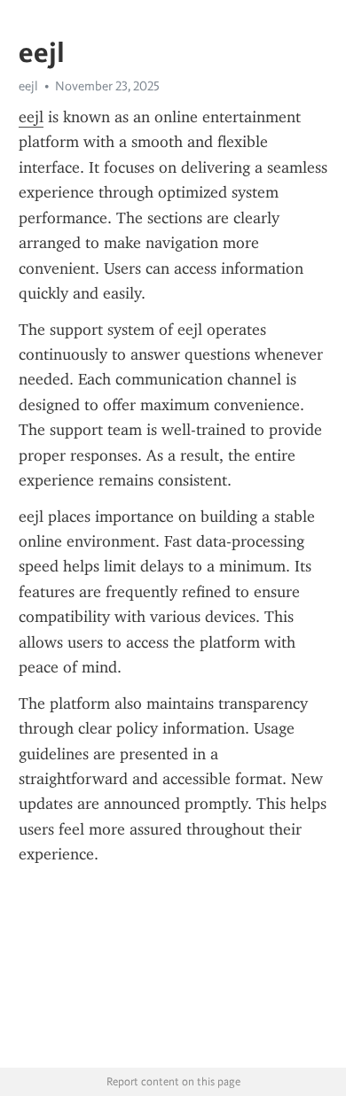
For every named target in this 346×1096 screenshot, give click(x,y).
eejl (31, 117)
